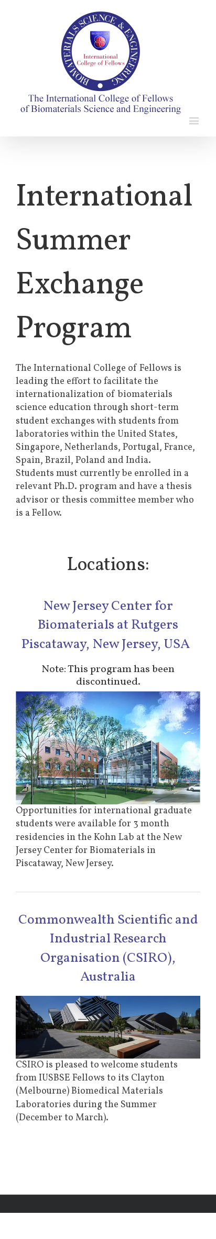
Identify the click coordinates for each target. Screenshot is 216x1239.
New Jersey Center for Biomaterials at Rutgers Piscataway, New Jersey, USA (108, 625)
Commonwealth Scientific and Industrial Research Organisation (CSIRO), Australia (108, 948)
